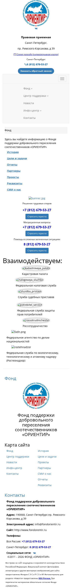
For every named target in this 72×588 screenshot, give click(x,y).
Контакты (29, 118)
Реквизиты (45, 485)
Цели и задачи (47, 456)
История (43, 451)
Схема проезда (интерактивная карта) (37, 54)
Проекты (43, 462)
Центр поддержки (35, 96)
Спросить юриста (37, 216)
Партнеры (44, 468)
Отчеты (43, 479)
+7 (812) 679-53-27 (37, 210)
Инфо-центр (31, 110)
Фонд (27, 88)
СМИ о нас (44, 473)
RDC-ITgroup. (45, 578)
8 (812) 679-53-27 (37, 64)
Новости (28, 103)
